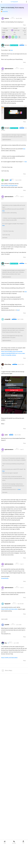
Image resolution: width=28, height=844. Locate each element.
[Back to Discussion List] (1, 2)
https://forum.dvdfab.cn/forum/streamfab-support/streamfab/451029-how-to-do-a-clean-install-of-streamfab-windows (13, 353)
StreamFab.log (4, 578)
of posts (14, 1)
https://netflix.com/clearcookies (9, 185)
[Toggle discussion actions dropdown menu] (26, 2)
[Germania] (6, 37)
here (11, 50)
